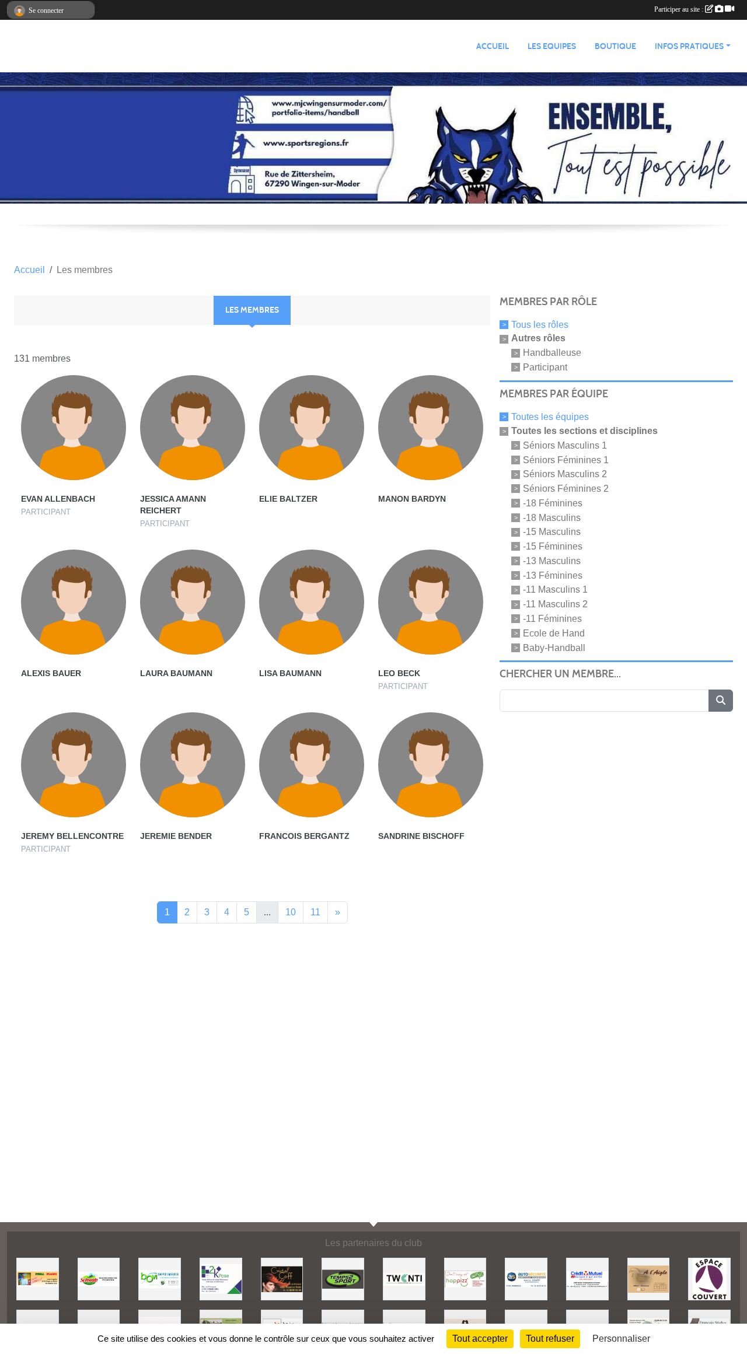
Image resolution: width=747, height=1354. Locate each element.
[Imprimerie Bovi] (159, 1278)
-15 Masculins (552, 532)
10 (290, 912)
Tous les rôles (539, 324)
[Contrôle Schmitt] (526, 1278)
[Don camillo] (37, 1278)
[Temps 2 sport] (343, 1278)
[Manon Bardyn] (430, 427)
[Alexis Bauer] (73, 602)
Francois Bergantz (304, 836)
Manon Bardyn (412, 498)
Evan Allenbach (58, 498)
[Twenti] (404, 1278)
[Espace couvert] (709, 1278)
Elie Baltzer (288, 498)
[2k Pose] (221, 1278)
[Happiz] (465, 1278)
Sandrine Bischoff (421, 836)
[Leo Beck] (430, 602)
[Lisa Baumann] (311, 602)
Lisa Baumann (290, 673)
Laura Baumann (176, 673)
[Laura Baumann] (192, 602)
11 (315, 912)
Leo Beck (399, 673)
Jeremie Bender (176, 836)
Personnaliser (621, 1338)
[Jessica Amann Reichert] (192, 427)
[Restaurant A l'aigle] (648, 1278)
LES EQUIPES (552, 46)
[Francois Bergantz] (311, 764)
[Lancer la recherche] (720, 701)
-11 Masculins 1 (555, 589)
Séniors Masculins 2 (565, 474)
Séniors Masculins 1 (565, 445)
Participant (545, 367)
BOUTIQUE (615, 46)
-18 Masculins (552, 517)
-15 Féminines (552, 546)
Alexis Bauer (51, 673)
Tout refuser (550, 1338)
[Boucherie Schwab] (99, 1278)
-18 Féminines (552, 503)
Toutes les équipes (550, 417)
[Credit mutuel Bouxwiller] (587, 1278)
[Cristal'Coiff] (282, 1278)
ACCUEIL (492, 46)
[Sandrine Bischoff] (430, 764)
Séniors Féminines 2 (566, 489)
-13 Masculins (552, 561)
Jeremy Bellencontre (72, 836)
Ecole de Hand (554, 633)
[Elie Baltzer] (311, 427)
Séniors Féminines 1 (566, 459)
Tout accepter (480, 1338)
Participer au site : (679, 9)
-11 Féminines (552, 619)
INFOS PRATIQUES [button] (689, 46)
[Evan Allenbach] (73, 427)
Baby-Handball (554, 647)
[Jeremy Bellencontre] (73, 764)
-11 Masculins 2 (555, 604)
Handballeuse (552, 353)
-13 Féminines (552, 575)
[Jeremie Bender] (192, 764)
